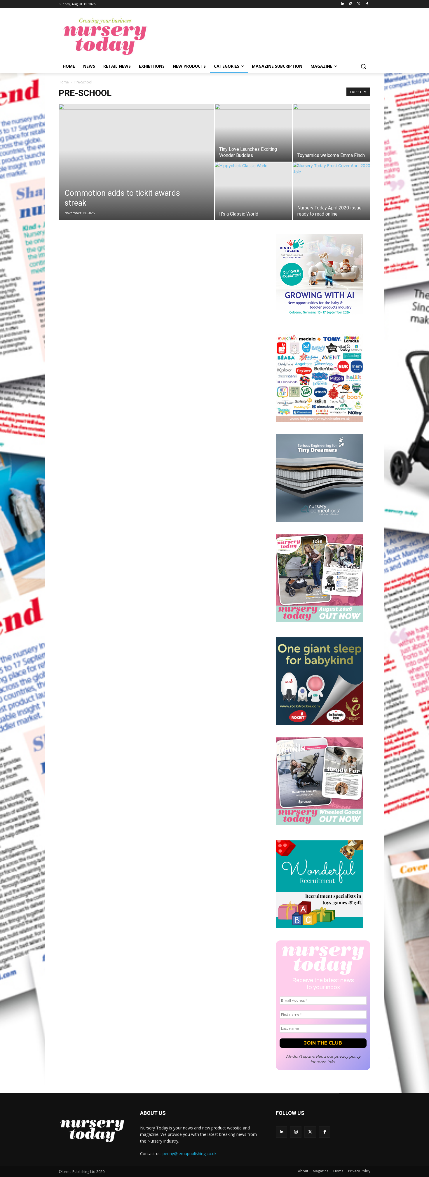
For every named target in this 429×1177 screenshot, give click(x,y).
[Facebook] (367, 4)
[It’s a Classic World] (253, 191)
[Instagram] (351, 4)
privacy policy (347, 1056)
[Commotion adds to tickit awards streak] (136, 171)
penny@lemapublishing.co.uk (190, 1153)
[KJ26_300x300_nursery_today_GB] (319, 320)
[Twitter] (358, 4)
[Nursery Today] (105, 36)
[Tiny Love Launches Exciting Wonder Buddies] (253, 133)
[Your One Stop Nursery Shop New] (319, 420)
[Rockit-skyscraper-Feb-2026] (319, 723)
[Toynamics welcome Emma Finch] (331, 133)
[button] (363, 66)
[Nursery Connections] (319, 520)
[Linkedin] (342, 4)
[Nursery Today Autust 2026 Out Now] (319, 620)
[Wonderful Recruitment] (319, 926)
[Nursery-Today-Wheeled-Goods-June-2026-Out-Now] (319, 823)
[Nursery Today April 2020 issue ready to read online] (331, 191)
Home (64, 82)
